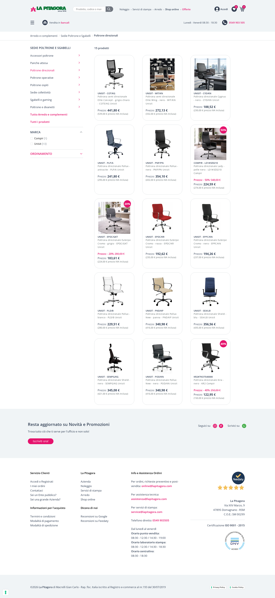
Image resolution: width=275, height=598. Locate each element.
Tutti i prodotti (40, 122)
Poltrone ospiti (39, 85)
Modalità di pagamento (44, 521)
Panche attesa (39, 63)
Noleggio (124, 9)
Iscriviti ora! (41, 441)
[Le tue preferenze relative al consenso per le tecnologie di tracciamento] (6, 592)
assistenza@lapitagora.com (149, 499)
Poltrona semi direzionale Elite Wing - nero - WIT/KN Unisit (161, 100)
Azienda (86, 481)
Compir (40, 138)
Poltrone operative (41, 77)
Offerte (186, 9)
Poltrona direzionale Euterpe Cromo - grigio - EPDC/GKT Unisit (114, 243)
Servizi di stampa (142, 9)
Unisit (40, 144)
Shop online (172, 9)
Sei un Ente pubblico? (43, 495)
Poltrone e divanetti (42, 107)
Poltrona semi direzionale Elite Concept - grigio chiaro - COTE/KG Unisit (114, 100)
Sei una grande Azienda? (45, 499)
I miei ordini (37, 486)
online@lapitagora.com (157, 486)
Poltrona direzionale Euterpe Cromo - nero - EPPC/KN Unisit (210, 243)
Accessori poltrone (41, 55)
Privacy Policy (219, 587)
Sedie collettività (40, 92)
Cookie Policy (237, 587)
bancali (65, 22)
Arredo (158, 9)
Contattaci (36, 490)
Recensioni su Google (94, 516)
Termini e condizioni (42, 516)
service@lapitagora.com (146, 512)
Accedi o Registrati (41, 481)
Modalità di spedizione (44, 525)
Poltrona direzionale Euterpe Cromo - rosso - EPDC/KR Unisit (162, 243)
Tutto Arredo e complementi (48, 114)
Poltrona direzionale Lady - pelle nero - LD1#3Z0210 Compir (209, 170)
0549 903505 (161, 520)
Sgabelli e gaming (41, 100)
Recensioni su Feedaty (95, 521)
